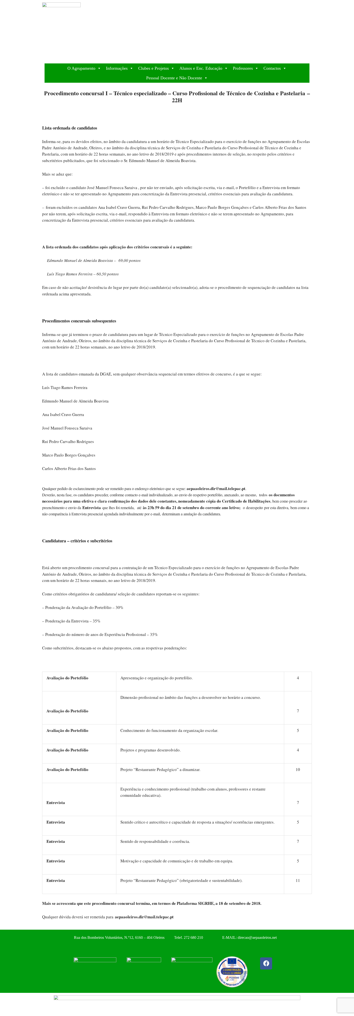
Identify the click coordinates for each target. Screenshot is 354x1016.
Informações (117, 68)
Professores (243, 68)
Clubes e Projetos (153, 68)
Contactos (272, 68)
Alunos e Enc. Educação (200, 68)
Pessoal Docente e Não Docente (174, 77)
